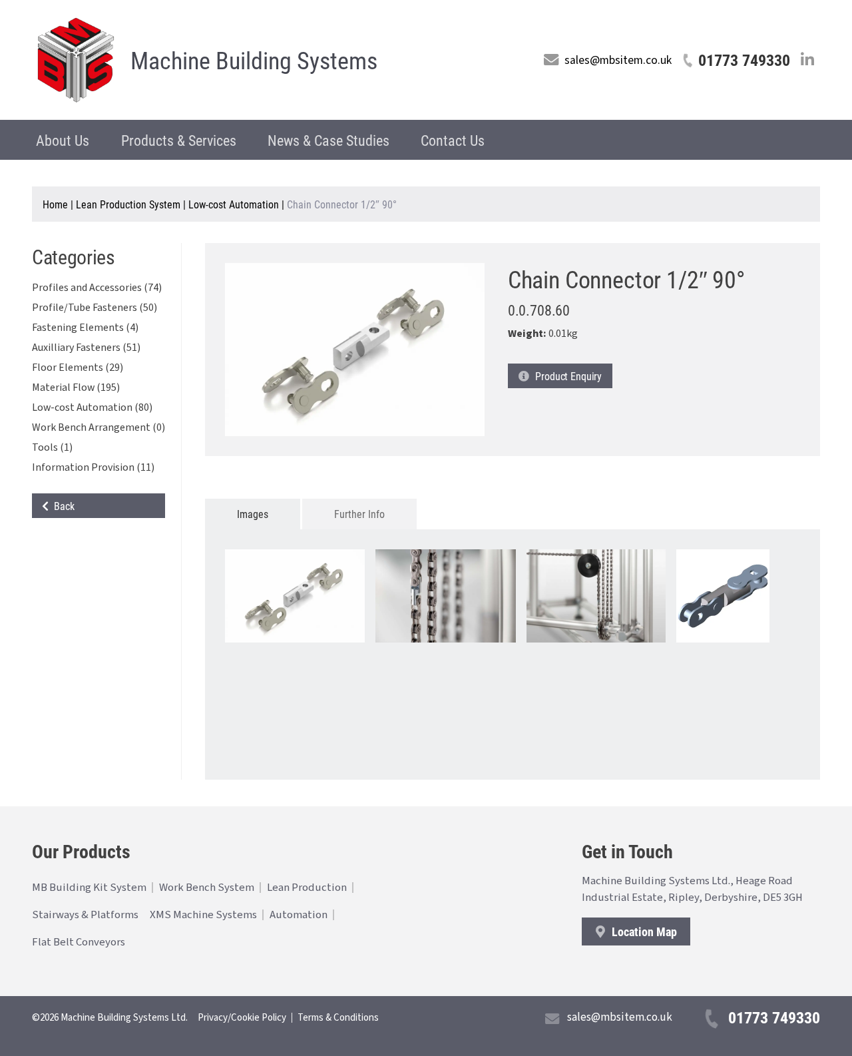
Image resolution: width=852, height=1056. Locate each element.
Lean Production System (128, 204)
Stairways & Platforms (85, 915)
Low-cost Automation (233, 204)
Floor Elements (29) (77, 367)
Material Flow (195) (76, 387)
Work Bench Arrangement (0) (98, 427)
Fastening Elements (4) (85, 327)
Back (62, 506)
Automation (298, 915)
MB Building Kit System (89, 887)
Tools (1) (52, 447)
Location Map (643, 931)
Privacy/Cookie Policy (242, 1018)
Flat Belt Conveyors (78, 942)
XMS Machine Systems (203, 915)
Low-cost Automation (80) (92, 407)
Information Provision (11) (93, 467)
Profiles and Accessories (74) (97, 287)
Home (55, 204)
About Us (62, 140)
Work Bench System (206, 887)
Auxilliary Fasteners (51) (86, 347)
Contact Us (453, 140)
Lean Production (307, 887)
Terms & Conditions (338, 1018)
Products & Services (178, 140)
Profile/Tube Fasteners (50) (94, 307)
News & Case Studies (328, 140)
